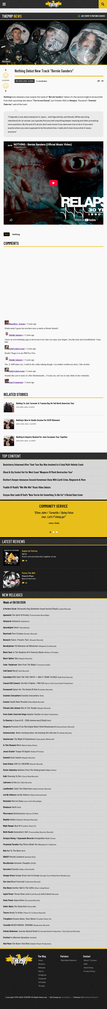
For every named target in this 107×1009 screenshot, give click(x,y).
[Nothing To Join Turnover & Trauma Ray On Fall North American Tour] (9, 407)
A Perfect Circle (9, 608)
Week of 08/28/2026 (14, 602)
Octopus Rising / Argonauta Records (18, 838)
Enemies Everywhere (12, 695)
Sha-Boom (7, 887)
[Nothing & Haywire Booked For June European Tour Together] (9, 441)
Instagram (42, 975)
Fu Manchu (7, 720)
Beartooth (7, 633)
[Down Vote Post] (6, 85)
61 (26, 583)
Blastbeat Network (90, 997)
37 (26, 561)
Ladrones (7, 782)
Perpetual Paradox (11, 844)
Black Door (7, 652)
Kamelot (6, 757)
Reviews (41, 964)
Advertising (88, 967)
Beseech (6, 639)
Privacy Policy (89, 971)
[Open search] (103, 4)
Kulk (5, 776)
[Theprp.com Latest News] (19, 960)
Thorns (6, 912)
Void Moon (7, 943)
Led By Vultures (9, 794)
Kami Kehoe (8, 763)
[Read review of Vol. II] (11, 557)
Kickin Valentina (10, 769)
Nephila (6, 819)
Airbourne (7, 621)
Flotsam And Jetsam (11, 707)
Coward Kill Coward (11, 683)
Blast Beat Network (69, 960)
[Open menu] (4, 4)
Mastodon (7, 800)
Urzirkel (6, 937)
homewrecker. (9, 732)
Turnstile (7, 925)
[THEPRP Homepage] (53, 4)
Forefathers (66, 997)
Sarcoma (7, 869)
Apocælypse (8, 627)
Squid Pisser (8, 893)
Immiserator (8, 738)
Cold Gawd (7, 670)
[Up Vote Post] (6, 75)
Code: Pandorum (10, 664)
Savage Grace (9, 875)
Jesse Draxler (9, 751)
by (41, 81)
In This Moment (9, 745)
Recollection (8, 863)
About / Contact (90, 960)
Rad (4, 850)
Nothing (16, 234)
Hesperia (7, 726)
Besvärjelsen (8, 645)
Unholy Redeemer (10, 931)
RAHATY (6, 856)
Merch (41, 971)
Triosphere (7, 918)
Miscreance (8, 813)
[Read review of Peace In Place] (11, 579)
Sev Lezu (7, 881)
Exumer (6, 701)
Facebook (42, 978)
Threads (41, 986)
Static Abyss (8, 906)
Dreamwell (7, 689)
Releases (41, 967)
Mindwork (7, 807)
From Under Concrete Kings (14, 714)
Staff (85, 964)
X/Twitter (42, 982)
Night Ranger (8, 825)
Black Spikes (8, 658)
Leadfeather (8, 788)
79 (102, 81)
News (40, 960)
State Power (8, 900)
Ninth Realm (8, 831)
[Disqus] (53, 285)
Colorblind (7, 676)
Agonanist (7, 614)
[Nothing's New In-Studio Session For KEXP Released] (9, 424)
